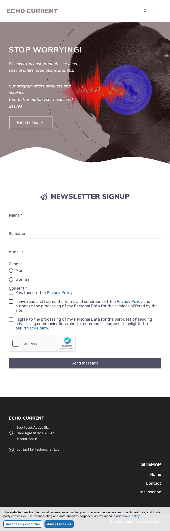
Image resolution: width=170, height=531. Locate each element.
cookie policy (130, 516)
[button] (145, 11)
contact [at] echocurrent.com (39, 450)
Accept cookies (59, 524)
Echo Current (32, 11)
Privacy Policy (59, 292)
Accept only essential (23, 524)
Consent (18, 288)
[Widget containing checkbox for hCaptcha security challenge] (42, 343)
